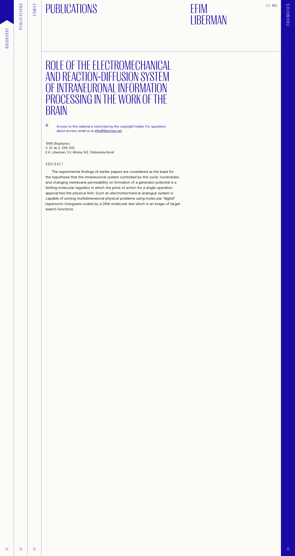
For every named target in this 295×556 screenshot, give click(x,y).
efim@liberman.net (108, 131)
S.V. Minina (74, 152)
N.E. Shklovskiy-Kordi (99, 152)
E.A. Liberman (55, 152)
